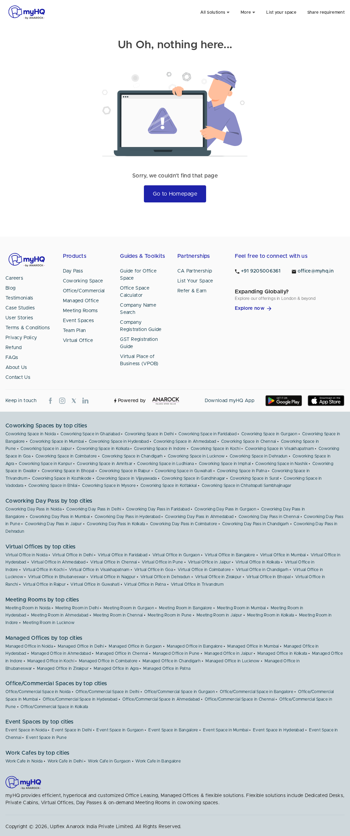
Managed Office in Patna (166, 668)
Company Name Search (138, 309)
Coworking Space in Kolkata (103, 449)
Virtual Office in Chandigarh (262, 570)
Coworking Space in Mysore (109, 485)
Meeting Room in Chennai (118, 615)
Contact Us (17, 377)
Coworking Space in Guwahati (183, 471)
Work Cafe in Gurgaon (109, 761)
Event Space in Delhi (72, 730)
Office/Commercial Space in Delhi (107, 692)
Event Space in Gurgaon (120, 730)
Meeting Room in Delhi (77, 608)
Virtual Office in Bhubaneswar (56, 577)
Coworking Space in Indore (160, 449)
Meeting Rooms (80, 310)
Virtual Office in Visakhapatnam (99, 570)
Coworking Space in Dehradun (259, 456)
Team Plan (74, 330)
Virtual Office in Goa (153, 570)
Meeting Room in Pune (170, 615)
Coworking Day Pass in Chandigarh (255, 524)
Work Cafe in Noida (23, 761)
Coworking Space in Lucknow (196, 456)
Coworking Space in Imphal (225, 464)
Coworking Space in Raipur (124, 471)
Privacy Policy (21, 337)
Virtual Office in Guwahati (94, 584)
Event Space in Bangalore (173, 730)
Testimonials (19, 298)
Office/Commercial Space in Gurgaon (179, 692)
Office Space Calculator (134, 292)
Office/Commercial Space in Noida (38, 692)
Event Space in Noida (26, 730)
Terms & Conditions (27, 328)
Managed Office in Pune (176, 653)
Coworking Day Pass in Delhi (93, 509)
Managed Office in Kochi (50, 661)
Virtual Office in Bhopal (268, 577)
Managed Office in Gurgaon (135, 646)
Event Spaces (78, 320)
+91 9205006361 (261, 271)
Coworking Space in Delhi (149, 434)
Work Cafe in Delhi (65, 761)
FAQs (11, 357)
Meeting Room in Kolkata (270, 615)
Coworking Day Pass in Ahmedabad (199, 517)
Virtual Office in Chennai (113, 562)
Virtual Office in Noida (26, 555)
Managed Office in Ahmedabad (61, 653)
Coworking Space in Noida (30, 434)
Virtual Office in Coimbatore (204, 570)
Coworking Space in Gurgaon (269, 434)
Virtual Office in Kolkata (257, 562)
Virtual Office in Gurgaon (176, 555)
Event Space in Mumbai (225, 730)
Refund (13, 347)
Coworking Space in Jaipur (46, 449)
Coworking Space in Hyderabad (119, 441)
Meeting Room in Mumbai (241, 608)
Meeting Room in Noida (27, 608)
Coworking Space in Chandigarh (132, 456)
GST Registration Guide (139, 343)
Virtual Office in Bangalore (230, 555)
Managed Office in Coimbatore (108, 661)
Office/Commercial (84, 291)
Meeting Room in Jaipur (219, 615)
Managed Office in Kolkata (282, 653)
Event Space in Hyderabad (278, 730)
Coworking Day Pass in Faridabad (158, 509)
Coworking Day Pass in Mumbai (60, 517)
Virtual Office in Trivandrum (197, 584)
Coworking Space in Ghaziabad (90, 434)
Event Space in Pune (46, 737)
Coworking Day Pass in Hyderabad (127, 517)
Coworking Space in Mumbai (57, 441)
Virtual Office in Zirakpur (218, 577)
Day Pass (73, 271)
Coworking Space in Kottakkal (168, 485)
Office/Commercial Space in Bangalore (256, 692)
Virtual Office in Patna (145, 584)
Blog (10, 288)
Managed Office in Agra (116, 668)
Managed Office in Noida (29, 646)
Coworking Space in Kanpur (45, 464)
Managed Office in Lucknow (232, 661)
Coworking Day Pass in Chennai (269, 517)
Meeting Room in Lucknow (49, 623)
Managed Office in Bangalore (195, 646)
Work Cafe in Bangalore (158, 761)
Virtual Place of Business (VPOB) (139, 360)
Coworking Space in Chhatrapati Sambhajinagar (246, 485)
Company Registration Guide (140, 326)
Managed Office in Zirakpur (63, 668)
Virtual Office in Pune (162, 562)
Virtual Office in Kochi (43, 570)
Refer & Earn (192, 291)
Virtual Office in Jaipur (209, 562)
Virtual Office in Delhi (72, 555)
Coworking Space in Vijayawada (126, 478)
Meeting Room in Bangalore (185, 608)
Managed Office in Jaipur (228, 653)
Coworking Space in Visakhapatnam (279, 449)
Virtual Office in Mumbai (283, 555)
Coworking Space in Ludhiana (165, 464)
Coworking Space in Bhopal (68, 471)
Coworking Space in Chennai (248, 441)
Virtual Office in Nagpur (112, 577)
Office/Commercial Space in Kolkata (54, 707)
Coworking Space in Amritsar (104, 464)
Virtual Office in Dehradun (165, 577)
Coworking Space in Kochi (215, 449)
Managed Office (81, 300)
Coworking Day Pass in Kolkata (116, 524)
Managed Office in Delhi (81, 646)
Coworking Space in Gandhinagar (193, 478)
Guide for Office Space (138, 275)
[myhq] (26, 12)
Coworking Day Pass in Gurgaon (225, 509)
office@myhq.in (316, 271)
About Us (16, 367)
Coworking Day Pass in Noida (33, 509)
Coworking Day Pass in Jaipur (53, 524)
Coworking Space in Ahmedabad (184, 441)
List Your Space (195, 281)
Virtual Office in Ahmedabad (58, 562)
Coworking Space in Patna (242, 471)
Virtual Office (78, 340)
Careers (14, 278)
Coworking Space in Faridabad (207, 434)
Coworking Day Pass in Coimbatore (183, 524)
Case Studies (20, 308)
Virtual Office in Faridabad (122, 555)
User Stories (19, 318)
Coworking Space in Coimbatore (66, 456)
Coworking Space (83, 281)
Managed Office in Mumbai (253, 646)
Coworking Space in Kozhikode (61, 478)
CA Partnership (194, 271)
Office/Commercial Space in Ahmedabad (161, 699)
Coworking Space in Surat (254, 478)
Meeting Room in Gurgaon (129, 608)
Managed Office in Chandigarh (172, 661)
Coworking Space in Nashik (281, 464)
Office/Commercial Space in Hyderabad (80, 699)
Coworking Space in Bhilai (53, 485)
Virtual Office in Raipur (44, 584)
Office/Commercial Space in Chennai (239, 699)
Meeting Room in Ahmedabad (60, 615)
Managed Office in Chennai (122, 653)
